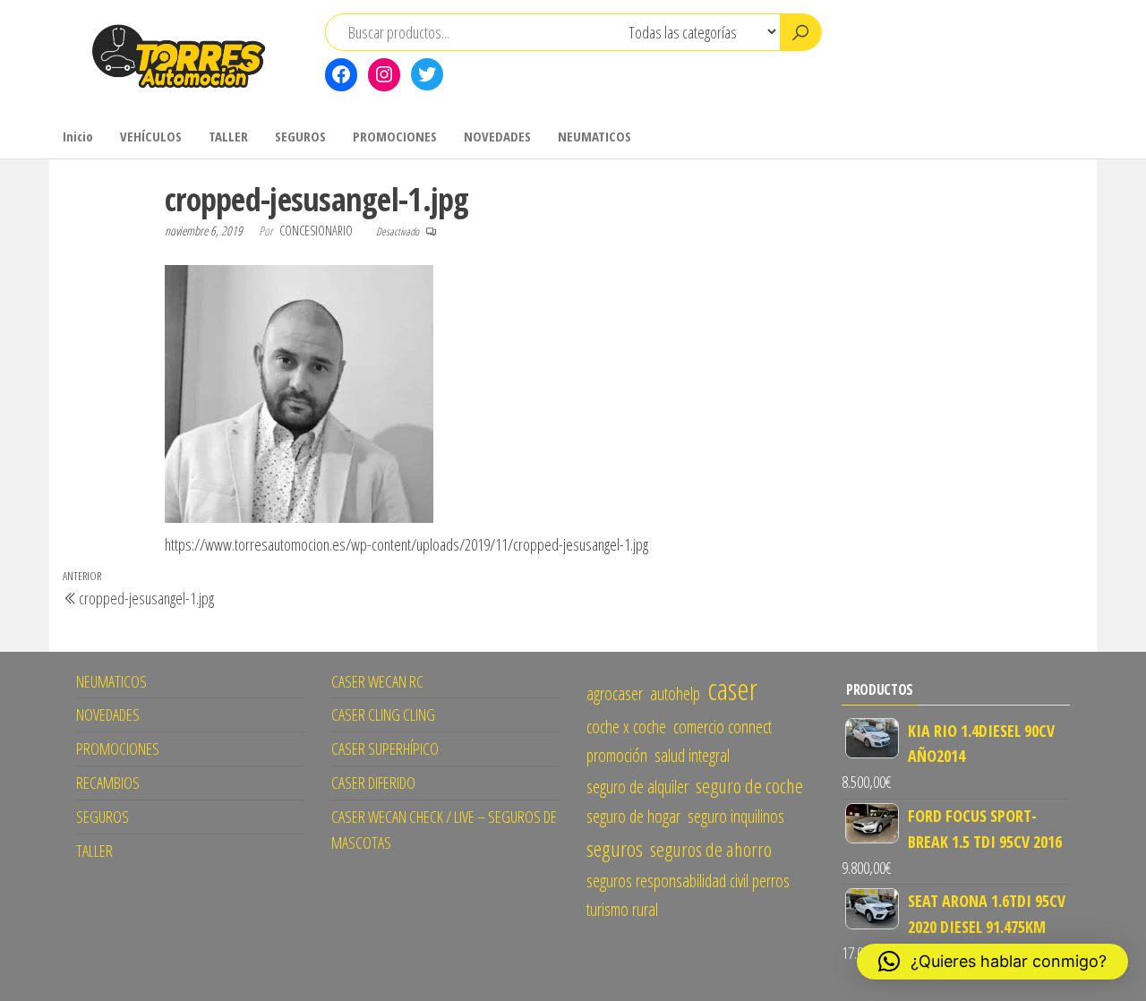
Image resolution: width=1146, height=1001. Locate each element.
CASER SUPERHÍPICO (385, 748)
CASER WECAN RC (377, 681)
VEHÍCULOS (151, 136)
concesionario (317, 230)
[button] (992, 962)
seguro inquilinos (736, 816)
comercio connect (722, 726)
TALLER (228, 136)
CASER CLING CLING (383, 714)
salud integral (692, 755)
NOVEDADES (497, 136)
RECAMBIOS (108, 782)
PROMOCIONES (395, 136)
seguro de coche (749, 786)
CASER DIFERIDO (373, 782)
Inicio (78, 136)
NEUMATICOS (594, 136)
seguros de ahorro (711, 849)
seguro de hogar (633, 816)
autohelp (675, 693)
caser (732, 688)
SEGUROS (300, 136)
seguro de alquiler (637, 786)
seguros (614, 848)
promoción (616, 755)
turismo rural (622, 909)
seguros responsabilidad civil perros (688, 880)
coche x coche (626, 726)
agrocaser (614, 693)
